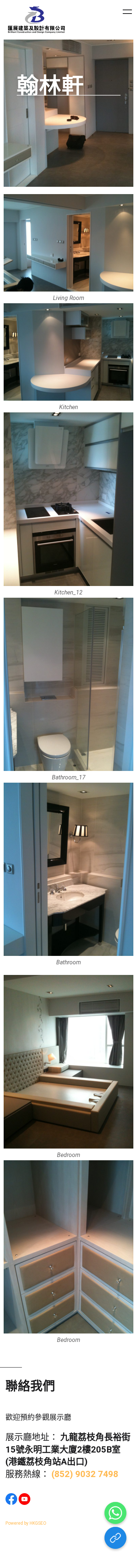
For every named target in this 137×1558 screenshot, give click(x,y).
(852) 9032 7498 (85, 1474)
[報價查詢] (115, 1538)
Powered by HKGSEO (25, 1523)
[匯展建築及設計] (36, 19)
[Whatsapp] (115, 1513)
